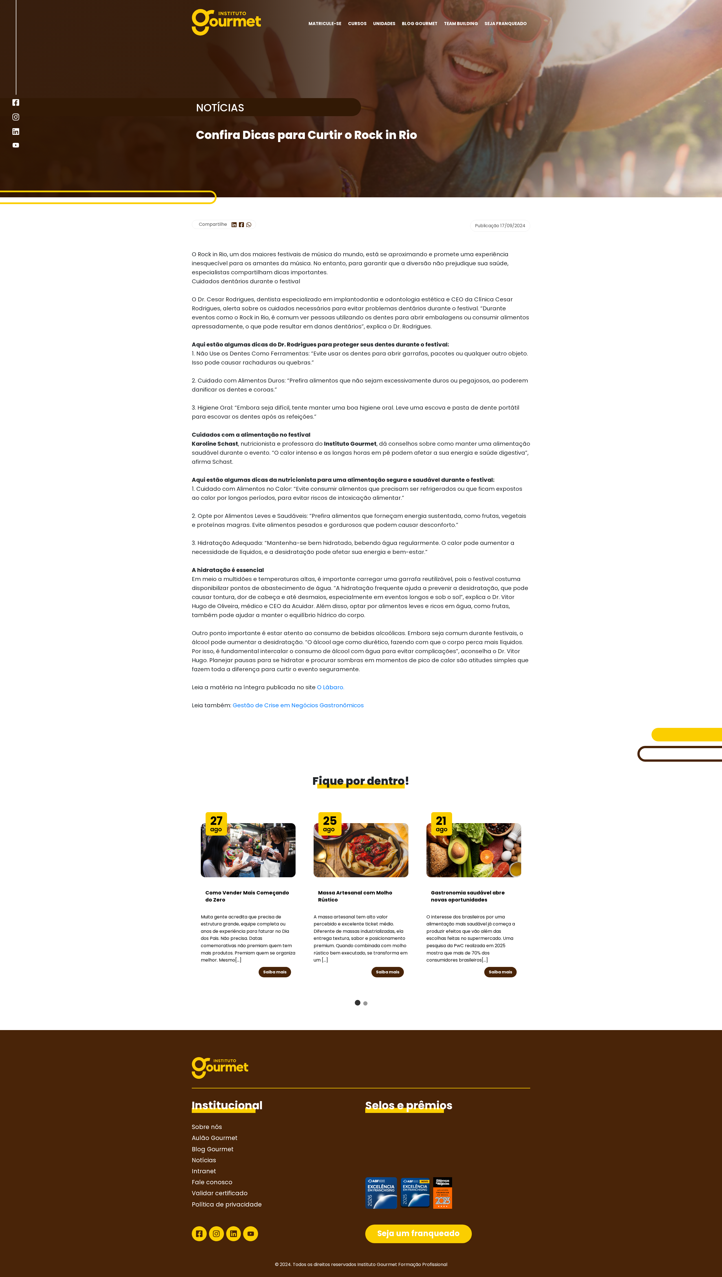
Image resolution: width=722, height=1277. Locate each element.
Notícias (204, 1160)
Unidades (384, 23)
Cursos (357, 23)
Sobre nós (207, 1127)
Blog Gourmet (419, 23)
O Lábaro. (330, 687)
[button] (357, 1003)
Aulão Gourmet (214, 1138)
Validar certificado (220, 1193)
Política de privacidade (227, 1204)
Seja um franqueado (418, 1233)
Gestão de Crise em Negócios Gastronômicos (298, 705)
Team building (461, 23)
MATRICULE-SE (325, 23)
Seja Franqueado (506, 23)
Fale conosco (212, 1182)
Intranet (204, 1171)
